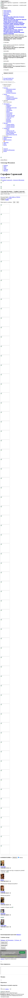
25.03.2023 (9, 198)
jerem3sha (3, 866)
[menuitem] (13, 78)
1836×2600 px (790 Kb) (14, 197)
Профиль (5, 165)
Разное (7, 199)
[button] (7, 10)
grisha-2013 (3, 925)
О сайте (10, 993)
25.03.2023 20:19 (5, 893)
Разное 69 (18, 940)
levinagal (3, 891)
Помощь (3, 993)
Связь (4, 168)
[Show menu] (9, 1)
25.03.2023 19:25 (5, 881)
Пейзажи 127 (4, 940)
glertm (2, 880)
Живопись (3, 177)
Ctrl (14, 202)
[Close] (14, 82)
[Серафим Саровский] (12, 180)
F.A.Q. (6, 993)
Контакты (14, 993)
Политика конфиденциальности (14, 995)
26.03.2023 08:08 (5, 915)
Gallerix (7, 989)
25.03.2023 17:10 (5, 868)
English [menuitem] (9, 78)
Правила (13, 994)
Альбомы (5, 169)
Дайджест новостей (8, 73)
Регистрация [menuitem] (9, 79)
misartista (3, 913)
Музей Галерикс (7, 85)
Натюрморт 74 (12, 940)
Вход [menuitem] (4, 79)
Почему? (19, 934)
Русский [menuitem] (5, 78)
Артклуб (7, 101)
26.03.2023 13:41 (5, 926)
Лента (4, 166)
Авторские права (5, 996)
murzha (2, 903)
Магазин (5, 170)
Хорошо (22, 952)
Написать (15, 857)
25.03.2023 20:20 (5, 904)
